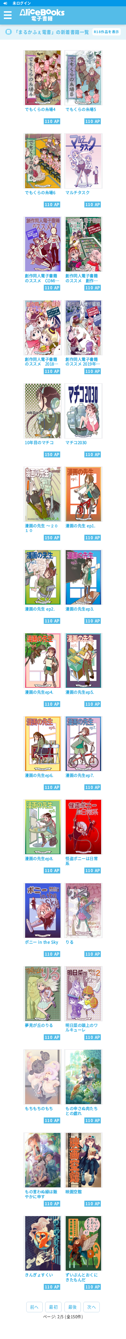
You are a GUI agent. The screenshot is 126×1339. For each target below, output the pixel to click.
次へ (91, 1307)
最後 (72, 1307)
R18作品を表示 (106, 31)
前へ (34, 1307)
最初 (53, 1307)
